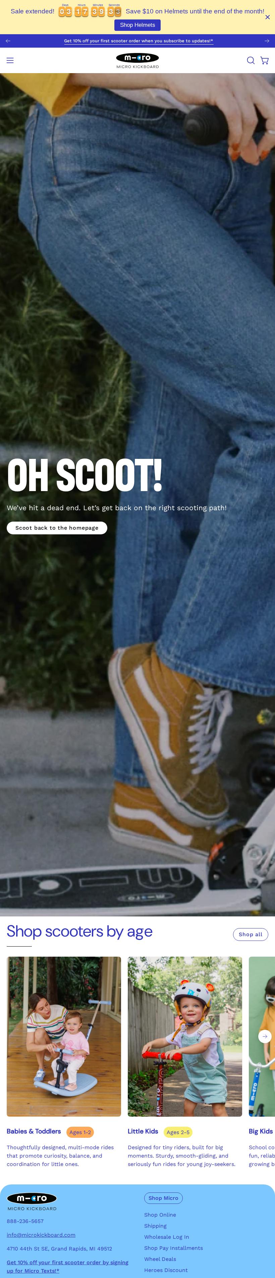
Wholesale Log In (166, 1237)
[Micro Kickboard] (137, 60)
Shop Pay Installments (173, 1248)
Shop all (250, 934)
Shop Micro (163, 1198)
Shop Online (160, 1215)
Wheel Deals (160, 1259)
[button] (250, 60)
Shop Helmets (137, 25)
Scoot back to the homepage (57, 528)
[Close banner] (268, 17)
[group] (137, 41)
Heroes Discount (166, 1270)
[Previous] (8, 41)
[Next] (267, 41)
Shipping (155, 1226)
